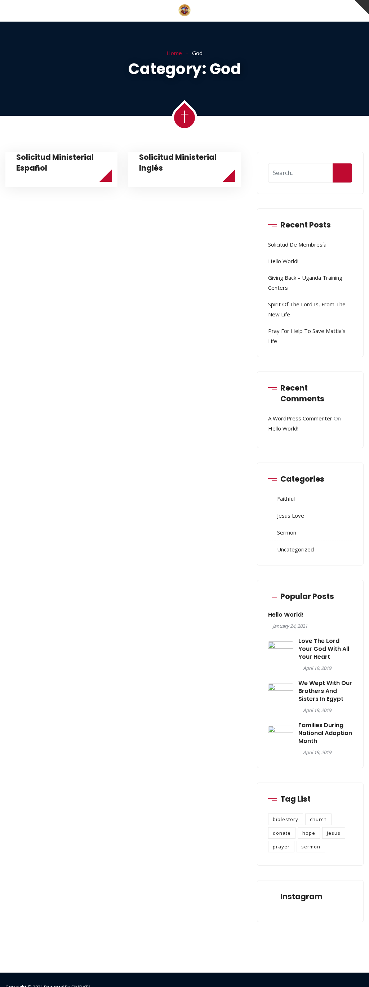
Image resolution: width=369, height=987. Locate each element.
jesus (334, 833)
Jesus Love (290, 515)
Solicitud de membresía (297, 244)
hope (308, 833)
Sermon (286, 532)
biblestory (285, 819)
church (318, 819)
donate (282, 833)
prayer (281, 846)
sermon (310, 846)
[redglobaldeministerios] (184, 10)
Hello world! (283, 261)
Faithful (286, 498)
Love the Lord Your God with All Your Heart (323, 649)
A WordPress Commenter (300, 418)
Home (174, 53)
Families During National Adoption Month (325, 733)
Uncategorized (295, 549)
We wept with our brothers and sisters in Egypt (325, 691)
